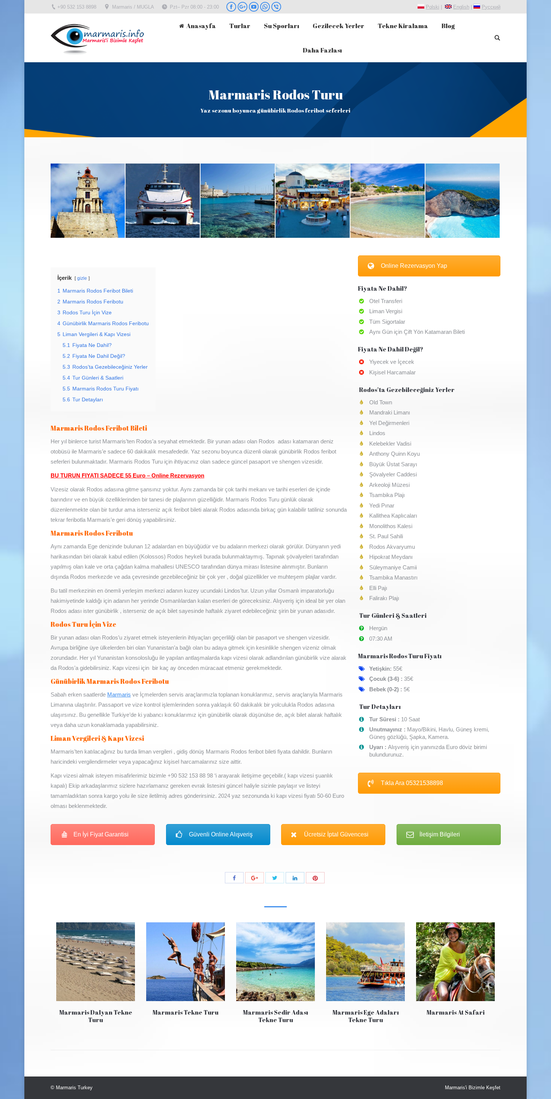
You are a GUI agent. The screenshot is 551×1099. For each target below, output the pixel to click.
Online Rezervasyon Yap (414, 266)
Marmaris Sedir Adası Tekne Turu (275, 1016)
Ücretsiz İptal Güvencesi (336, 834)
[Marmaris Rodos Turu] (88, 201)
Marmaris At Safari (456, 1012)
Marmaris (119, 694)
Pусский (491, 7)
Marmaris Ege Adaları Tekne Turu (365, 1016)
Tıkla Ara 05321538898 (412, 783)
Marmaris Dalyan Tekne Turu (95, 1016)
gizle (82, 278)
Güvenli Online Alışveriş (221, 834)
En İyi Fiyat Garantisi (101, 834)
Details (95, 961)
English (461, 7)
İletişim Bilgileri (439, 834)
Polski (432, 7)
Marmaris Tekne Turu (186, 1012)
